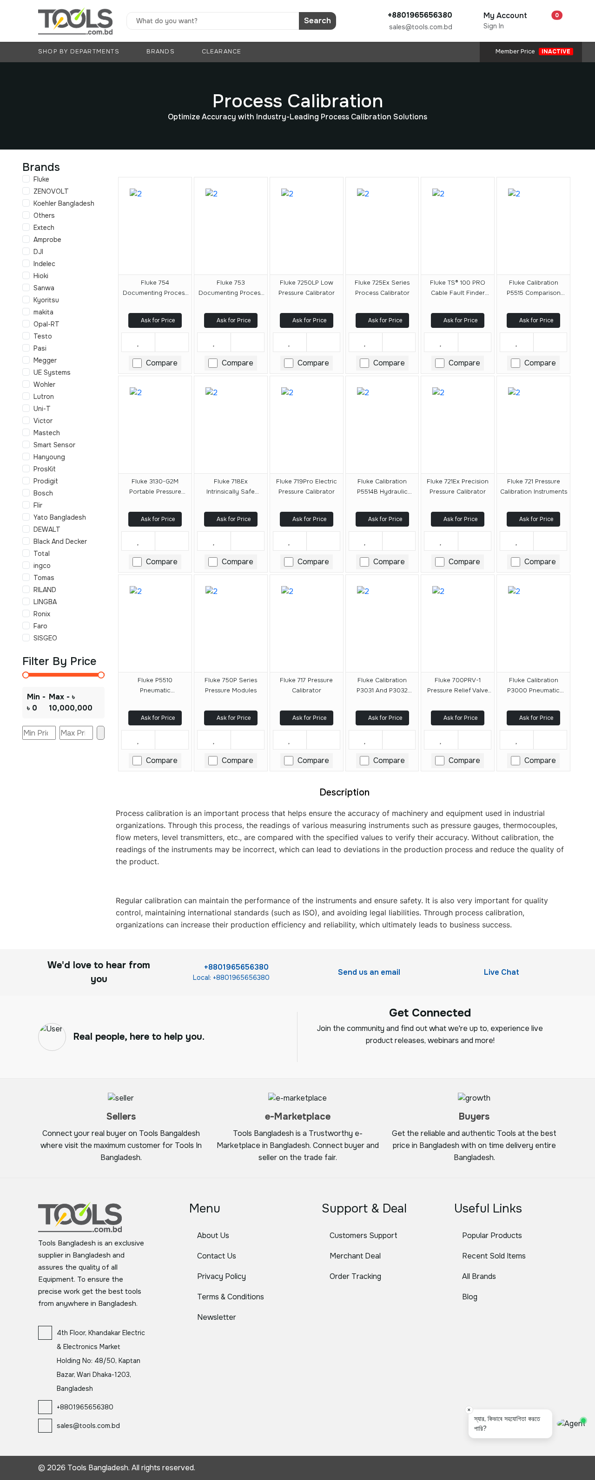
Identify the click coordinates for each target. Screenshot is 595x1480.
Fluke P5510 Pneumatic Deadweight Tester (155, 687)
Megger (45, 360)
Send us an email (368, 972)
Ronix (41, 614)
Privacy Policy (221, 1276)
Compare (162, 363)
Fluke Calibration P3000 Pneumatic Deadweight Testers (533, 687)
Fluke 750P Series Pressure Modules (231, 685)
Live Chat (500, 972)
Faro (40, 626)
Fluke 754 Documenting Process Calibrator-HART (155, 289)
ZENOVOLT (51, 191)
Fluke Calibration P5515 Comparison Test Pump (534, 289)
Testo (42, 336)
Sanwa (43, 288)
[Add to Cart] (171, 342)
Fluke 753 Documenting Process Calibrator (230, 289)
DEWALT (46, 529)
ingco (42, 565)
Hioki (40, 276)
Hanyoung (49, 457)
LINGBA (45, 602)
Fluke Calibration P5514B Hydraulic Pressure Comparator (382, 488)
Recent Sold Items (494, 1256)
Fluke (41, 179)
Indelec (44, 264)
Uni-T (42, 408)
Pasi (39, 348)
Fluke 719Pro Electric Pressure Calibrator (306, 486)
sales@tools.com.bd (420, 27)
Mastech (46, 433)
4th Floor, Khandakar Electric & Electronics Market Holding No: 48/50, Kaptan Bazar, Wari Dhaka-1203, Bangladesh (101, 1361)
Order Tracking (355, 1276)
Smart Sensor (54, 445)
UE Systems (52, 372)
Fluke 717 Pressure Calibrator (306, 685)
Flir (37, 505)
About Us (213, 1235)
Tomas (43, 578)
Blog (469, 1297)
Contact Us (216, 1256)
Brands (161, 51)
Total (41, 553)
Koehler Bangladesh (63, 203)
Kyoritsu (46, 300)
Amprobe (47, 239)
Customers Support (363, 1235)
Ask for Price (157, 320)
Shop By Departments (79, 51)
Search (317, 21)
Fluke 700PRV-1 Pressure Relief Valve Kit (457, 687)
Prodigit (45, 481)
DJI (38, 252)
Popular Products (492, 1235)
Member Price (532, 51)
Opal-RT (46, 324)
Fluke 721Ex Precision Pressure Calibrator (458, 486)
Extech (43, 227)
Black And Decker (60, 541)
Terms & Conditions (230, 1297)
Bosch (43, 493)
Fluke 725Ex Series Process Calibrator (382, 288)
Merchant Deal (355, 1256)
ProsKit (44, 469)
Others (44, 215)
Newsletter (216, 1317)
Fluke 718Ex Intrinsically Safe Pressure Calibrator (231, 488)
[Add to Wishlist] (138, 342)
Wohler (44, 384)
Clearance (221, 51)
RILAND (44, 590)
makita (43, 312)
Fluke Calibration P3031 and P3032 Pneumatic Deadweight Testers (382, 687)
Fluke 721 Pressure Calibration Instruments (533, 486)
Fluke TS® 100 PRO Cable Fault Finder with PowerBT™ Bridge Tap (458, 289)
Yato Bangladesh (59, 517)
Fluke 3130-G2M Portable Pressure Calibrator (155, 488)
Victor (43, 421)
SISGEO (45, 638)
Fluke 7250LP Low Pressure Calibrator (306, 288)
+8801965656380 (235, 967)
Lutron (43, 396)
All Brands (479, 1276)
